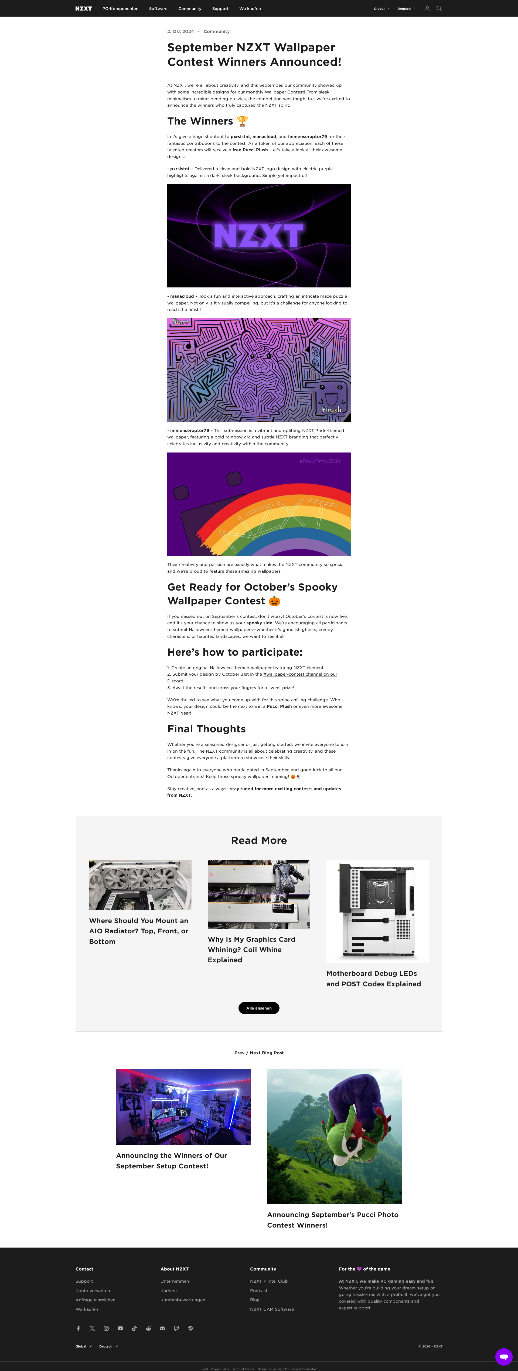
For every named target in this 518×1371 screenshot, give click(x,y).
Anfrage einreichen (95, 1299)
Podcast (258, 1290)
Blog (255, 1299)
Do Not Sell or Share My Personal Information (287, 1368)
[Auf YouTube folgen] (120, 1328)
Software (158, 8)
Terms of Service (244, 1368)
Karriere (169, 1290)
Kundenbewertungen (183, 1299)
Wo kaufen (250, 8)
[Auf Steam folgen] (190, 1328)
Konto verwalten (93, 1290)
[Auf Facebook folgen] (78, 1328)
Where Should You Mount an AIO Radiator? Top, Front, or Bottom (139, 931)
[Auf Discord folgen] (162, 1328)
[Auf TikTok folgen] (134, 1328)
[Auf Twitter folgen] (92, 1328)
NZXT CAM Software (272, 1309)
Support (220, 8)
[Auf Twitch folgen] (176, 1328)
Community (190, 8)
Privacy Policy (220, 1368)
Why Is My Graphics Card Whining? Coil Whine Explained (251, 949)
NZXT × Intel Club (269, 1280)
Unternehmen (175, 1280)
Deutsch (404, 8)
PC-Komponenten (120, 8)
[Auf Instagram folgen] (106, 1328)
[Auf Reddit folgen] (148, 1328)
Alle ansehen (259, 1008)
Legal (204, 1368)
